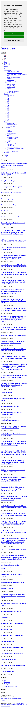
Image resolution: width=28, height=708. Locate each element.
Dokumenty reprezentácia (13, 75)
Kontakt (6, 66)
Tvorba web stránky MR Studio (14, 704)
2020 (8, 105)
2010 (8, 119)
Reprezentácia (7, 70)
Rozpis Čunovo (7, 156)
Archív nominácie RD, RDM (14, 77)
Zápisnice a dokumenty (12, 147)
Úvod (5, 62)
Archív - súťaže (11, 92)
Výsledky (6, 94)
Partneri (6, 154)
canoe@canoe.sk (5, 698)
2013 (8, 115)
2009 (8, 120)
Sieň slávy (9, 144)
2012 (8, 116)
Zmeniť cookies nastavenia (10, 686)
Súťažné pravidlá (11, 87)
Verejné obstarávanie (12, 149)
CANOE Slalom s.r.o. (12, 151)
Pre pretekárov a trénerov (13, 91)
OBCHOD (6, 152)
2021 (8, 103)
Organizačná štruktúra (12, 137)
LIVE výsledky (10, 95)
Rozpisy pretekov (11, 85)
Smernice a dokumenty (12, 81)
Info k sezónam (10, 80)
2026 (8, 96)
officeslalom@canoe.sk (15, 698)
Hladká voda (7, 63)
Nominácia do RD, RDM (13, 71)
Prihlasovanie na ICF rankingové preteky (17, 74)
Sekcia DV (6, 136)
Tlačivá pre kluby (11, 126)
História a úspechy (11, 143)
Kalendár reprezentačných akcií (14, 73)
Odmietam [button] (14, 37)
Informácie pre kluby (12, 124)
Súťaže (5, 82)
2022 (8, 102)
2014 (8, 113)
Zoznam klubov (11, 123)
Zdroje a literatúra (11, 133)
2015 (8, 112)
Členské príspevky (11, 138)
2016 (8, 110)
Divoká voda (7, 64)
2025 (8, 98)
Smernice (9, 140)
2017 (8, 109)
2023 (8, 101)
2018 (8, 108)
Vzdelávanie (7, 127)
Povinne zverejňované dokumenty (15, 148)
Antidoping (9, 78)
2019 (8, 106)
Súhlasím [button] (14, 33)
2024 (8, 99)
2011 (8, 117)
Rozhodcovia (10, 88)
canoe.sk (3, 700)
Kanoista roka (10, 145)
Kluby (5, 122)
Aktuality (9, 129)
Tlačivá (8, 141)
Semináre (9, 130)
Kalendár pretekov (11, 84)
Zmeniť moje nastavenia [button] (14, 40)
